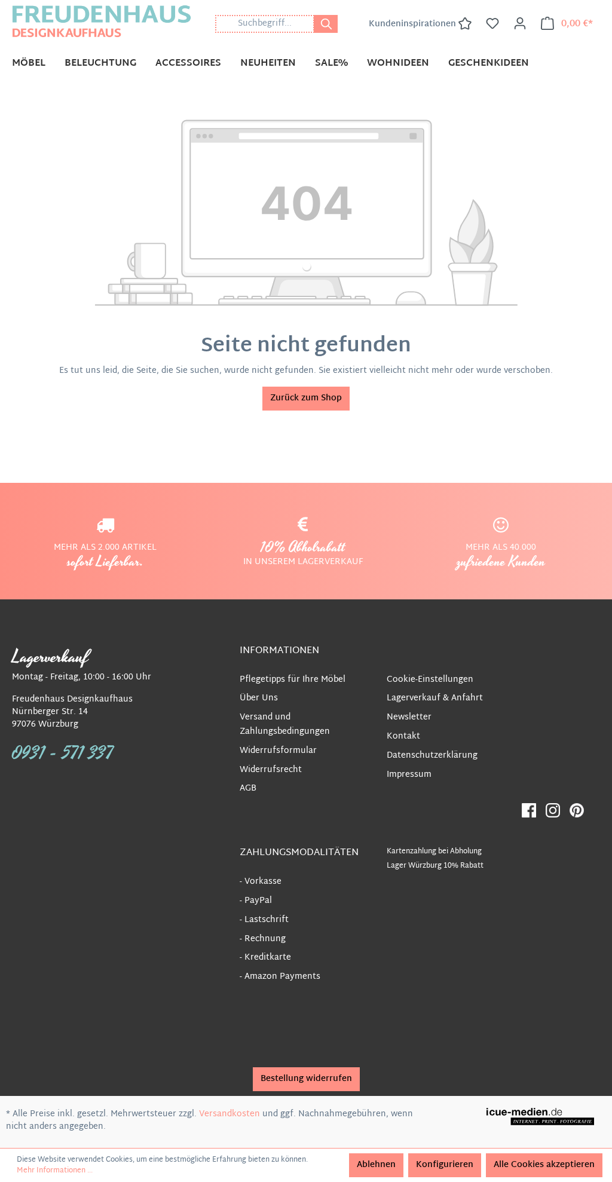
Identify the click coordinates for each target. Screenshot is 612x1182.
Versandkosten (229, 1114)
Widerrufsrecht (271, 770)
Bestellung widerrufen (306, 1078)
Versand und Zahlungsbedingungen (285, 724)
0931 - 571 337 (63, 753)
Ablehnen (376, 1164)
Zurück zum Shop (306, 398)
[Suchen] (326, 24)
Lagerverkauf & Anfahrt (435, 698)
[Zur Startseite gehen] (101, 21)
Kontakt (403, 736)
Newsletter (409, 717)
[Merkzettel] (492, 24)
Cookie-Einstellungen (430, 679)
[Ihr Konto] (520, 24)
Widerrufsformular (278, 750)
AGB (248, 788)
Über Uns (259, 698)
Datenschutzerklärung (432, 755)
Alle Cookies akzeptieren (544, 1164)
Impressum (409, 774)
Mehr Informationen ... (55, 1170)
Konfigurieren (444, 1164)
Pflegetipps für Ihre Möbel (292, 679)
